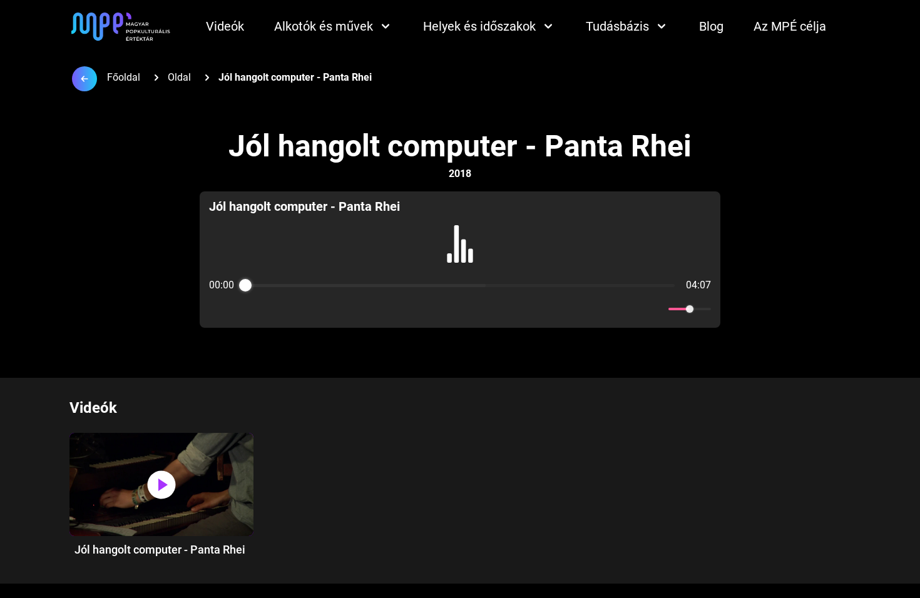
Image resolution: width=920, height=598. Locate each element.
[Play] (460, 309)
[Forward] (487, 309)
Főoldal (123, 77)
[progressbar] (460, 285)
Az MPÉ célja (790, 26)
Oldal (179, 77)
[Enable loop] (217, 309)
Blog (711, 26)
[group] (460, 259)
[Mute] (656, 309)
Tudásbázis (617, 26)
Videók (225, 26)
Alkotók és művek (323, 26)
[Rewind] (433, 309)
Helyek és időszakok (479, 26)
